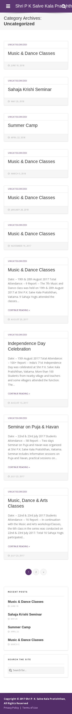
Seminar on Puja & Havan (33, 426)
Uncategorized (17, 44)
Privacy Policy (11, 707)
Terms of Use (30, 707)
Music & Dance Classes (31, 53)
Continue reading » (19, 310)
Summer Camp (23, 125)
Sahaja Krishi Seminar (30, 89)
